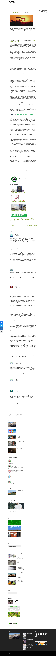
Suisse (29, 4)
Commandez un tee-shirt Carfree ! (13, 511)
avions (28, 218)
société (31, 219)
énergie (18, 219)
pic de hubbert (27, 219)
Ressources (34, 4)
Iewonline (21, 12)
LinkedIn (14, 415)
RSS (18, 415)
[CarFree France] (10, 623)
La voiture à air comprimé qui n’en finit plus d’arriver (20, 581)
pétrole (23, 219)
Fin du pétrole (16, 218)
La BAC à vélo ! (12, 225)
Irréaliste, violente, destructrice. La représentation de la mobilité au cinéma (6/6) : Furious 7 (20, 575)
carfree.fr (11, 1)
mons (21, 219)
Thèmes (38, 4)
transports (18, 220)
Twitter (11, 415)
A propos (43, 4)
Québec (24, 4)
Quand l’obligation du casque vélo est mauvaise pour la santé (30, 638)
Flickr (16, 415)
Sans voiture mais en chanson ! (32, 225)
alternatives (24, 218)
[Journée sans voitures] (14, 610)
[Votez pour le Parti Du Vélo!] (14, 616)
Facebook (9, 415)
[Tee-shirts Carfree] (16, 510)
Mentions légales (16, 653)
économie (14, 219)
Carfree (15, 4)
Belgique (20, 4)
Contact (21, 415)
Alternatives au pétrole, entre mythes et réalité (20, 10)
